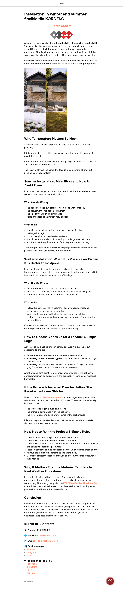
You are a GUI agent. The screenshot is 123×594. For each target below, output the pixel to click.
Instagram (32, 567)
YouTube (31, 573)
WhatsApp (32, 549)
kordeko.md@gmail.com (46, 541)
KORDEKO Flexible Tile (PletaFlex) (80, 483)
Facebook (32, 564)
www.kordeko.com (46, 535)
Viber (29, 555)
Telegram (31, 552)
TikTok (30, 570)
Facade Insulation (52, 397)
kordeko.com (61, 26)
